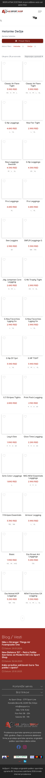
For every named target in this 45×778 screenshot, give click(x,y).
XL (39, 93)
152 (10, 524)
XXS (15, 563)
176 (35, 250)
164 (31, 250)
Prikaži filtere (23, 41)
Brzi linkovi (22, 692)
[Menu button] (40, 11)
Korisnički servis (22, 686)
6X (12, 250)
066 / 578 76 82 (22, 710)
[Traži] (1, 20)
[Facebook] (19, 746)
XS (7, 93)
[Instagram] (24, 746)
